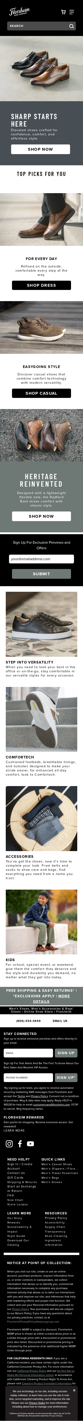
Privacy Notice (37, 1402)
